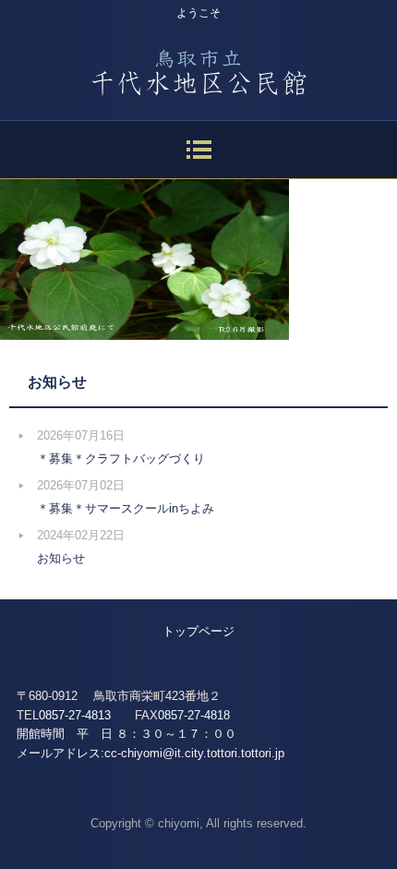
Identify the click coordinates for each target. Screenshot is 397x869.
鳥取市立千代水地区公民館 (198, 64)
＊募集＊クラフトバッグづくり (121, 458)
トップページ (198, 631)
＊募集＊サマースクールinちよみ (125, 508)
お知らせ (57, 382)
